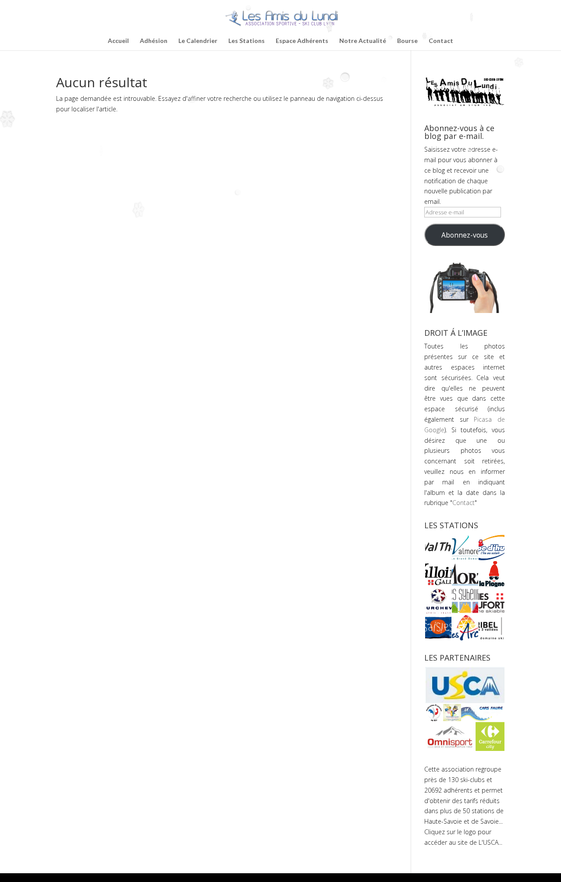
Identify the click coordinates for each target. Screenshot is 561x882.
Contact (441, 41)
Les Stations (246, 41)
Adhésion (153, 41)
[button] (437, 547)
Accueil (118, 41)
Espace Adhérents (302, 41)
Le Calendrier (197, 41)
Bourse (407, 41)
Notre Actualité (362, 41)
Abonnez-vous (464, 235)
